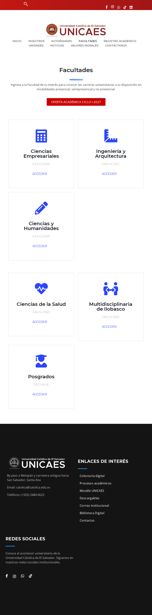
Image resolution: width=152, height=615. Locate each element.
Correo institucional (94, 506)
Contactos (87, 520)
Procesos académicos (96, 483)
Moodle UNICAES (92, 491)
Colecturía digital (92, 476)
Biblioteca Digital (92, 513)
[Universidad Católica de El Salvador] (76, 30)
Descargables (90, 498)
